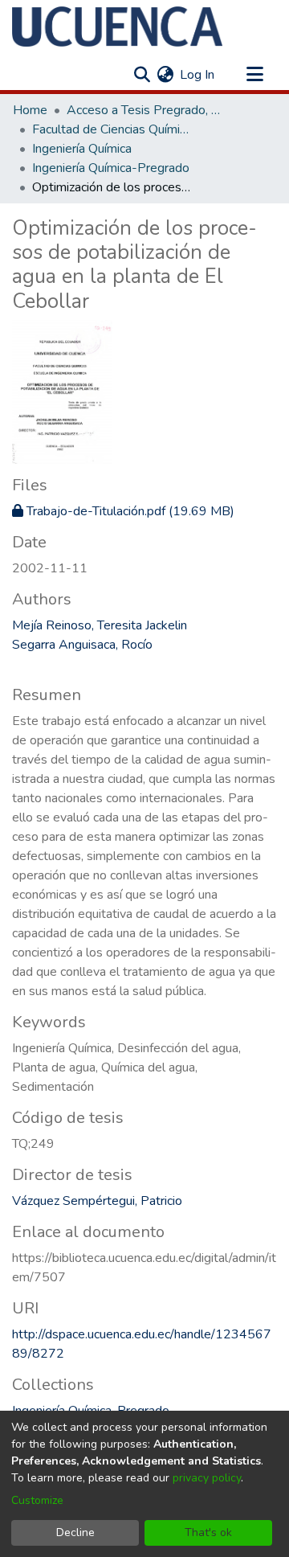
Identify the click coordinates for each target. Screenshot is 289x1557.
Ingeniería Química (82, 149)
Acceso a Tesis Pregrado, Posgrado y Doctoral (147, 110)
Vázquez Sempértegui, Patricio (97, 1201)
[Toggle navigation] (254, 74)
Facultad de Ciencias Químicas (112, 129)
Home (30, 110)
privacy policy (207, 1477)
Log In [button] (198, 75)
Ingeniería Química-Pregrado (110, 168)
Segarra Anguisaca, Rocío (82, 645)
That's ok (208, 1532)
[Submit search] (142, 74)
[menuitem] (165, 74)
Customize (37, 1500)
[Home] (117, 26)
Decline (75, 1532)
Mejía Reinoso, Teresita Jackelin (99, 625)
